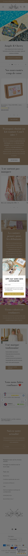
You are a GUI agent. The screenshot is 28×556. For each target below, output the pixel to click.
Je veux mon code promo (14, 294)
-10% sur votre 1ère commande (14, 280)
